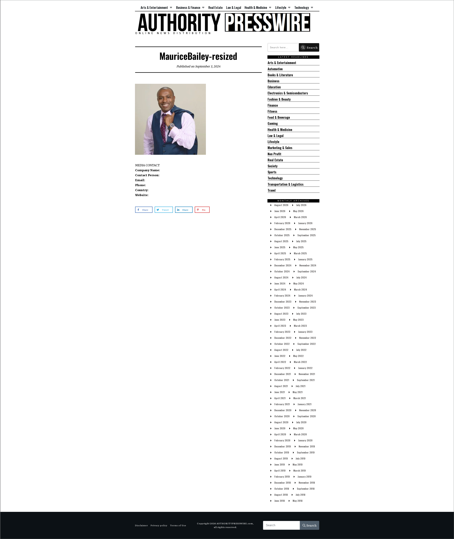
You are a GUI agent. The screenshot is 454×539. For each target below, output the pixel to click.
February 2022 (282, 368)
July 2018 (300, 494)
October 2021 (281, 380)
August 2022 (281, 350)
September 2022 (306, 344)
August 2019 (281, 458)
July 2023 (301, 313)
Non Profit (274, 154)
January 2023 (305, 331)
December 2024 (283, 265)
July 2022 (301, 350)
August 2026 (281, 205)
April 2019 (280, 470)
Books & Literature (280, 75)
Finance (273, 105)
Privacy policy (159, 525)
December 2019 (282, 446)
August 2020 (281, 422)
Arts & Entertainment (282, 63)
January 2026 (305, 223)
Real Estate (275, 160)
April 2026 (280, 217)
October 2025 (282, 235)
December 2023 (282, 301)
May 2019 (298, 464)
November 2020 (307, 410)
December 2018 (282, 482)
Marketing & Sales (280, 148)
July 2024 (301, 277)
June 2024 (280, 283)
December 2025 (282, 229)
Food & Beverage (279, 117)
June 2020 (279, 428)
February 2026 (282, 223)
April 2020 (280, 434)
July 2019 (300, 458)
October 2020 (282, 416)
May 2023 (298, 319)
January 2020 (305, 440)
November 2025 (307, 229)
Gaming (273, 123)
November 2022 (307, 338)
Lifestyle (273, 141)
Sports (272, 172)
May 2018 (298, 500)
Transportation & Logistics (285, 184)
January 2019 (304, 476)
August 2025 (281, 241)
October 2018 (281, 488)
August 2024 (281, 277)
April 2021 (280, 398)
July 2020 (301, 422)
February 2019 (282, 476)
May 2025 (298, 247)
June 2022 (279, 356)
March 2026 (300, 217)
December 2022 (282, 338)
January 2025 (305, 259)
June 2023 (279, 319)
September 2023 (306, 307)
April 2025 (280, 253)
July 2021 (300, 386)
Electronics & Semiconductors (288, 93)
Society (273, 166)
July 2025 (301, 241)
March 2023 (300, 325)
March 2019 (299, 470)
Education (274, 87)
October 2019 (281, 452)
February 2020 (282, 440)
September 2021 (306, 380)
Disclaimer (141, 525)
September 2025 (306, 235)
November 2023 (307, 301)
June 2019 (279, 464)
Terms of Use (178, 525)
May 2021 (298, 392)
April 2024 (280, 289)
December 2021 (282, 374)
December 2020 (282, 410)
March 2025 (300, 253)
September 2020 (306, 416)
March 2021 (299, 398)
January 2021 (304, 404)
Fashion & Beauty (279, 99)
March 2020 (300, 434)
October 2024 (282, 271)
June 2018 (279, 500)
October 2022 (282, 344)
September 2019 (306, 452)
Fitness (272, 111)
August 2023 (281, 313)
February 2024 (282, 295)
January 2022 (305, 368)
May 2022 (298, 356)
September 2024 (307, 271)
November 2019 (307, 446)
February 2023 (282, 331)
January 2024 (305, 295)
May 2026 (298, 211)
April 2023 (280, 325)
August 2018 (281, 494)
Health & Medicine (280, 129)
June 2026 (279, 211)
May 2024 (298, 283)
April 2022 (280, 362)
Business (273, 81)
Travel (272, 190)
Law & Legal (276, 135)
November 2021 (307, 374)
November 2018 (307, 482)
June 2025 (279, 247)
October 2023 (282, 307)
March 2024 (300, 289)
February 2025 (282, 259)
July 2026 (301, 205)
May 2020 (298, 428)
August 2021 (281, 386)
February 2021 (282, 404)
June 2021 (279, 392)
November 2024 (307, 265)
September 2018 (306, 488)
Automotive (275, 69)
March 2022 (300, 362)
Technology (275, 178)
